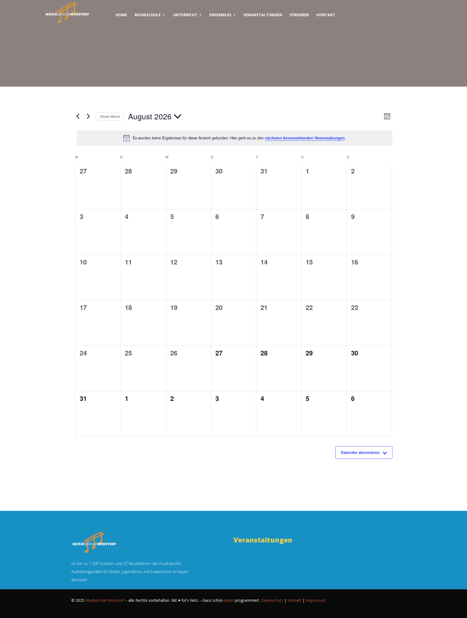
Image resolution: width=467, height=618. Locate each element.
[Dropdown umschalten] (163, 15)
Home (121, 14)
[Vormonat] (78, 116)
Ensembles (220, 14)
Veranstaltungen (262, 14)
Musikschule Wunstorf (104, 600)
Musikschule (148, 14)
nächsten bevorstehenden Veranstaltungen (305, 137)
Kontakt (325, 14)
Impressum (315, 600)
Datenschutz (272, 600)
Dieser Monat (110, 116)
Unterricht (185, 14)
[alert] (234, 138)
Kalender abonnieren (360, 452)
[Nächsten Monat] (88, 116)
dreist (229, 600)
